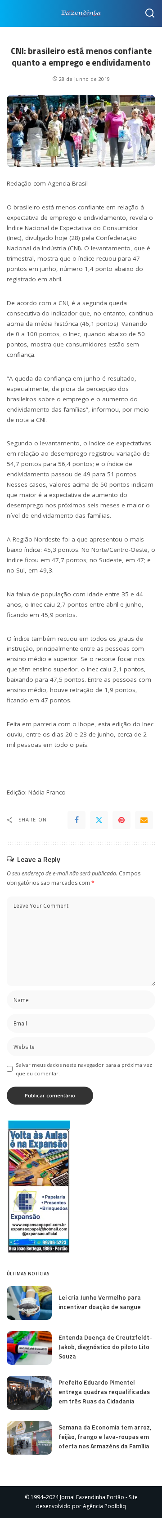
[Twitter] (99, 820)
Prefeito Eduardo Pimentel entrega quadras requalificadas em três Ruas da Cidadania (104, 1391)
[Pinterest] (121, 820)
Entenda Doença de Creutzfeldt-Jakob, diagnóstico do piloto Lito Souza (105, 1346)
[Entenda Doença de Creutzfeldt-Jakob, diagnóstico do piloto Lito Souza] (29, 1348)
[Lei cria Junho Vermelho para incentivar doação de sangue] (29, 1303)
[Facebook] (77, 820)
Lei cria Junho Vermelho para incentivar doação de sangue (99, 1301)
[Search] (149, 13)
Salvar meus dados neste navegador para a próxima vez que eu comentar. (84, 1069)
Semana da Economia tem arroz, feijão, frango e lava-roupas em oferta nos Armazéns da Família (104, 1436)
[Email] (144, 820)
